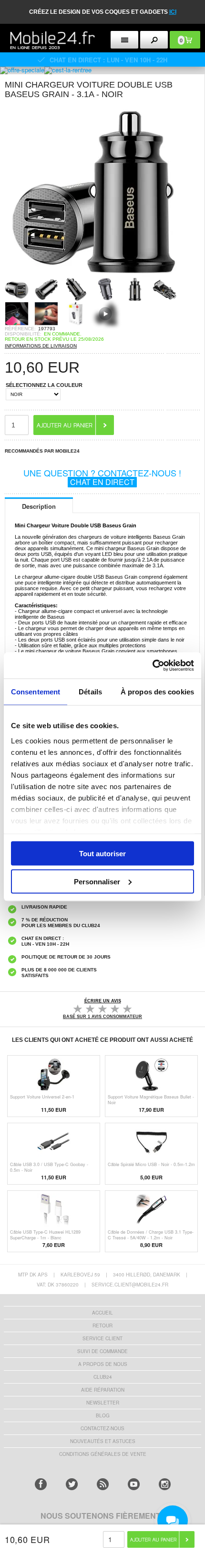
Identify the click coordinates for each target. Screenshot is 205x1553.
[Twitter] (72, 1484)
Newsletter (102, 1402)
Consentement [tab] (35, 692)
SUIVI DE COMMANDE (102, 1351)
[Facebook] (41, 1484)
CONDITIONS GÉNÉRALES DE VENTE (102, 1454)
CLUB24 (102, 1377)
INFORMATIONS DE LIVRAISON (41, 345)
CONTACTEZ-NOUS (102, 1428)
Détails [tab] (90, 692)
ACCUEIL (102, 1312)
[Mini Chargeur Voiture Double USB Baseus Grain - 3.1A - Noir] (90, 274)
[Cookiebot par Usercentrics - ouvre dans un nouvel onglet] (152, 665)
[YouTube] (134, 1484)
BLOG (103, 1415)
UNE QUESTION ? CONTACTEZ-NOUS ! (102, 476)
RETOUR (102, 1325)
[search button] (154, 40)
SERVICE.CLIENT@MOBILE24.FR (130, 1284)
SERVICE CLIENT (102, 1338)
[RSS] (103, 1484)
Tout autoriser (102, 854)
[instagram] (165, 1484)
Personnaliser (97, 881)
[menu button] (124, 40)
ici (172, 12)
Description (39, 506)
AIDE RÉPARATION (102, 1389)
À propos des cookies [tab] (157, 692)
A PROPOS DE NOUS (102, 1364)
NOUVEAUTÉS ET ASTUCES (102, 1441)
